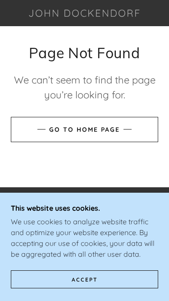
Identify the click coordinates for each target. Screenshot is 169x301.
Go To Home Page (84, 129)
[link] (85, 13)
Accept (85, 279)
